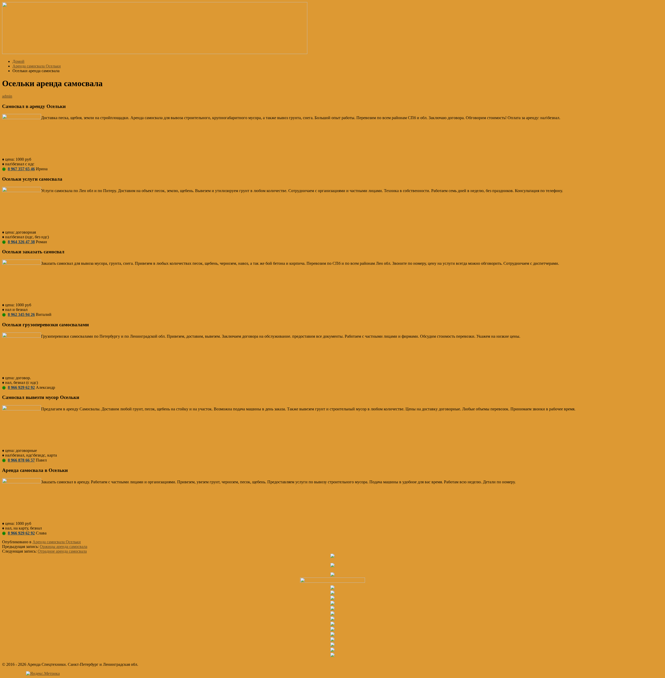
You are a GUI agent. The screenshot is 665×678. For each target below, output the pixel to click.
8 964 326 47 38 (21, 242)
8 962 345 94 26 (21, 314)
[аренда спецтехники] (154, 52)
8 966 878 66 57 (21, 460)
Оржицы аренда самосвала (63, 546)
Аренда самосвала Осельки (56, 542)
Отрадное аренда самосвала (62, 551)
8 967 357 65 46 (21, 169)
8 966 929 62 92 (21, 387)
